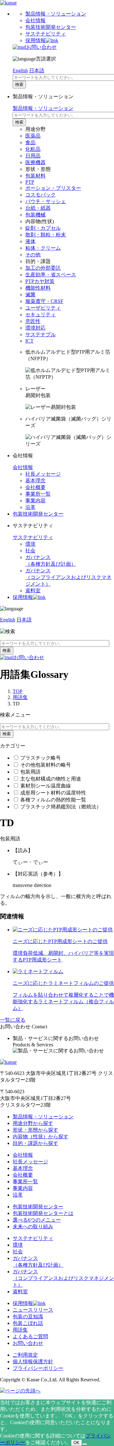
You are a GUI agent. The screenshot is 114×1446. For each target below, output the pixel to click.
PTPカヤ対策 (39, 281)
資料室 (33, 590)
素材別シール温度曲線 (45, 785)
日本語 (36, 70)
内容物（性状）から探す (40, 1136)
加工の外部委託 (43, 268)
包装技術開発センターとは (43, 1213)
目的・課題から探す (35, 1143)
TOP (17, 691)
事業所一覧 (38, 494)
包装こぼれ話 (28, 1323)
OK (76, 1442)
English (20, 70)
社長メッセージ (43, 474)
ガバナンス (68, 577)
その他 (33, 254)
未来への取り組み (33, 1226)
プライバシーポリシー (38, 1368)
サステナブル (40, 334)
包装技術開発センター (50, 27)
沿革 (30, 507)
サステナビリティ (45, 33)
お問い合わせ (41, 47)
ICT (29, 341)
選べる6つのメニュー (37, 1220)
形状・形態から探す (35, 1130)
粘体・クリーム (43, 248)
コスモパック (40, 194)
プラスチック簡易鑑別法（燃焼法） (60, 806)
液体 (30, 241)
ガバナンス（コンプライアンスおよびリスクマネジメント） (63, 1278)
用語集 (20, 697)
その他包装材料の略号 (45, 765)
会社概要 (35, 487)
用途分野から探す (33, 1123)
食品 (30, 142)
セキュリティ (40, 314)
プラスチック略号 (40, 758)
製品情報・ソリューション (55, 13)
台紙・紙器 (38, 208)
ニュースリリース (33, 1310)
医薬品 (33, 135)
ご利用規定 (25, 1355)
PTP (29, 182)
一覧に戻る (12, 1020)
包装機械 (35, 214)
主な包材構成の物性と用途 (50, 778)
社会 (30, 550)
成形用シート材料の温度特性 (53, 792)
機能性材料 (38, 288)
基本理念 (35, 480)
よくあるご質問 (30, 1336)
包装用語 (30, 771)
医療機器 (35, 162)
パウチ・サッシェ (45, 201)
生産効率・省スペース (50, 274)
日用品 (33, 155)
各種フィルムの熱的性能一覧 (53, 799)
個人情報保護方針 (33, 1361)
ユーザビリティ (43, 308)
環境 (30, 544)
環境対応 (35, 328)
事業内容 (35, 500)
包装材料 (35, 175)
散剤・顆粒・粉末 (45, 234)
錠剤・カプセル (43, 228)
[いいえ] (84, 1444)
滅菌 (30, 294)
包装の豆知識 (28, 1316)
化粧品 (33, 149)
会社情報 (35, 20)
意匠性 (33, 321)
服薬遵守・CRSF (44, 301)
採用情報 (35, 40)
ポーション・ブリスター (53, 188)
